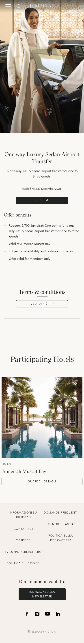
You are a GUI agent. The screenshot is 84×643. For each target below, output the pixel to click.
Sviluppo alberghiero (23, 552)
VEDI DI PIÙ (39, 304)
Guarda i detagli (42, 481)
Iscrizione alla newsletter (42, 594)
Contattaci (23, 529)
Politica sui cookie (23, 563)
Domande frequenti (61, 512)
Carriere (23, 540)
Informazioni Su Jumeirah (23, 515)
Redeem (42, 200)
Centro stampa (60, 524)
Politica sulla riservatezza (61, 538)
